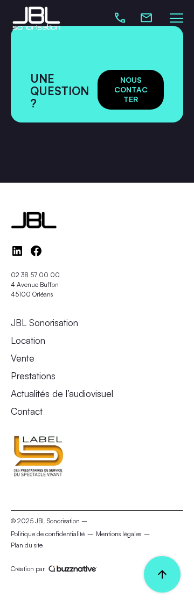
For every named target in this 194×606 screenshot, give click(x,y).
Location (28, 340)
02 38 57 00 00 (35, 275)
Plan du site (27, 545)
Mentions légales (118, 534)
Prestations (33, 375)
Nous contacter (131, 89)
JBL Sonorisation (44, 322)
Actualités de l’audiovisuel (62, 393)
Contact (27, 411)
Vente (22, 358)
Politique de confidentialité (48, 534)
